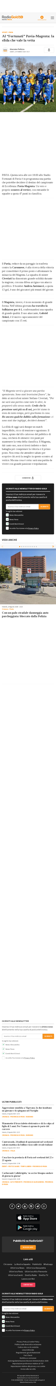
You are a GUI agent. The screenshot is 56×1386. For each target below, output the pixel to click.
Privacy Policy (33, 528)
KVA (34, 1382)
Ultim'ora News (17, 1268)
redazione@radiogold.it (37, 1380)
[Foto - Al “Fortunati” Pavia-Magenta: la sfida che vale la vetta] (28, 84)
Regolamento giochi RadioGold (28, 1352)
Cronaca (5, 609)
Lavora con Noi (28, 1278)
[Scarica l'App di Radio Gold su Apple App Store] (28, 1217)
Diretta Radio (31, 1275)
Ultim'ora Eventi (15, 1275)
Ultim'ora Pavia (16, 1271)
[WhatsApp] (44, 1206)
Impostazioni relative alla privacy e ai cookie (28, 1366)
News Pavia (13, 519)
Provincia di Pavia (17, 1117)
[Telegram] (37, 1206)
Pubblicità (37, 1264)
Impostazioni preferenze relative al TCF (28, 1363)
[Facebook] (12, 1206)
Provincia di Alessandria (33, 1182)
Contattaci (28, 1285)
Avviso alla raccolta (28, 1369)
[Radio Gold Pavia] (12, 17)
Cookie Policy (34, 1342)
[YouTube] (24, 1206)
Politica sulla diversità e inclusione (28, 1344)
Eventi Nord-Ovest (16, 524)
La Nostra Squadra (22, 1264)
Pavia (11, 32)
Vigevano (29, 1117)
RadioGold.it (35, 1376)
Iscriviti (44, 506)
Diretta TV (43, 1275)
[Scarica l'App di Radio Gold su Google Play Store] (28, 1227)
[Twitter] (18, 1206)
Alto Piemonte (16, 1182)
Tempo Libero (26, 1166)
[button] (53, 546)
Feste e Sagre (13, 1166)
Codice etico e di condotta (28, 1347)
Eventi (4, 1166)
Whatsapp (48, 1264)
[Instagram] (31, 1206)
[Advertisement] (28, 143)
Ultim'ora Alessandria (36, 1268)
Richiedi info (28, 1247)
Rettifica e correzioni (28, 1358)
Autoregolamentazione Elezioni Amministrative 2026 (28, 1361)
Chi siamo (8, 1264)
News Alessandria (16, 515)
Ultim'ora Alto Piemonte (36, 1271)
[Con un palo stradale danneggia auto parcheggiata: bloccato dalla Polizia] (28, 576)
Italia (12, 1151)
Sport (5, 32)
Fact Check (28, 1355)
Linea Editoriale (28, 1350)
